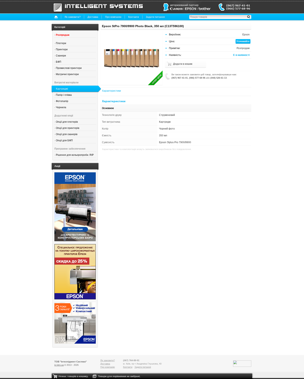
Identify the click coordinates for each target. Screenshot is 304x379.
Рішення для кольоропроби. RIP (75, 155)
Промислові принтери (69, 68)
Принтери (62, 49)
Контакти (133, 17)
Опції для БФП (64, 140)
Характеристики (111, 90)
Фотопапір (62, 101)
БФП (58, 61)
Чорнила (61, 107)
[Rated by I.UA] (242, 363)
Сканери (61, 55)
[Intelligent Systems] (98, 7)
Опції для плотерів (67, 121)
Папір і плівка (64, 95)
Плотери (61, 43)
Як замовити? (73, 17)
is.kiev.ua (59, 365)
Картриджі (62, 88)
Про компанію (113, 17)
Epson (246, 34)
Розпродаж (62, 35)
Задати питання (155, 17)
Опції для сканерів (66, 134)
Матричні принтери (67, 74)
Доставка (92, 17)
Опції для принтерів (67, 128)
